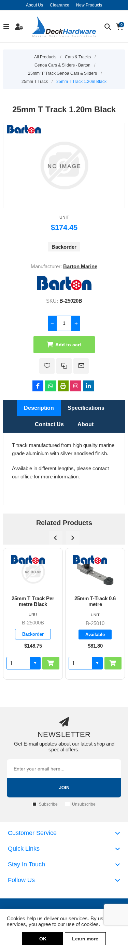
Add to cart (68, 344)
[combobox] (18, 663)
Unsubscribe (84, 804)
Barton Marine (80, 266)
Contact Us (49, 424)
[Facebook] (37, 385)
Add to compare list (64, 366)
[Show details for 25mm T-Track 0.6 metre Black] (95, 571)
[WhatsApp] (50, 385)
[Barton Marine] (64, 288)
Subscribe (48, 804)
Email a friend (81, 366)
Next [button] (73, 538)
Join (64, 787)
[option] (33, 614)
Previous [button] (55, 538)
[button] (35, 663)
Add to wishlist (47, 366)
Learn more (85, 938)
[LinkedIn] (88, 385)
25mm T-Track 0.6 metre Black (95, 601)
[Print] (63, 385)
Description (39, 408)
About (85, 424)
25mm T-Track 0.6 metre (33, 601)
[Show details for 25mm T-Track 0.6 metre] (33, 571)
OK (42, 938)
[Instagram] (75, 385)
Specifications (86, 408)
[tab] (39, 408)
